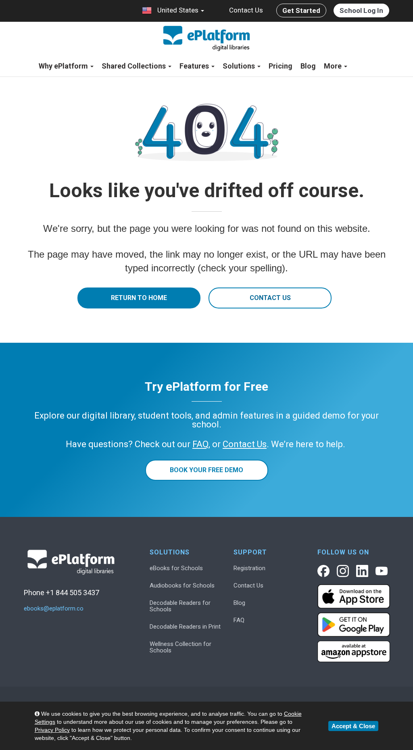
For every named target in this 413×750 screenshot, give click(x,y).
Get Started (301, 10)
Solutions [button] (240, 66)
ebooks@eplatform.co (53, 609)
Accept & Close (353, 726)
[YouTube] (381, 571)
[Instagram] (343, 571)
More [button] (333, 66)
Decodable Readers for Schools (180, 606)
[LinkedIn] (362, 571)
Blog (308, 66)
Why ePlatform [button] (64, 66)
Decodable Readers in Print (185, 626)
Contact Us (246, 10)
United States (178, 10)
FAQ (239, 620)
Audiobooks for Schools (182, 585)
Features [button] (195, 66)
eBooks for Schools (176, 568)
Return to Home (139, 298)
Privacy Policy (52, 730)
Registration (249, 568)
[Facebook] (323, 571)
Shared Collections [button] (134, 66)
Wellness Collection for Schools (180, 647)
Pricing (280, 66)
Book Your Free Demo (206, 470)
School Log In (361, 10)
